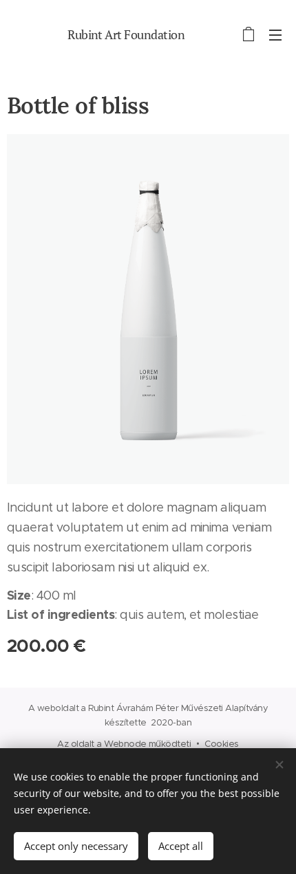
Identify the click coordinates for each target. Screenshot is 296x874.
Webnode (125, 744)
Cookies (221, 744)
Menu (275, 34)
